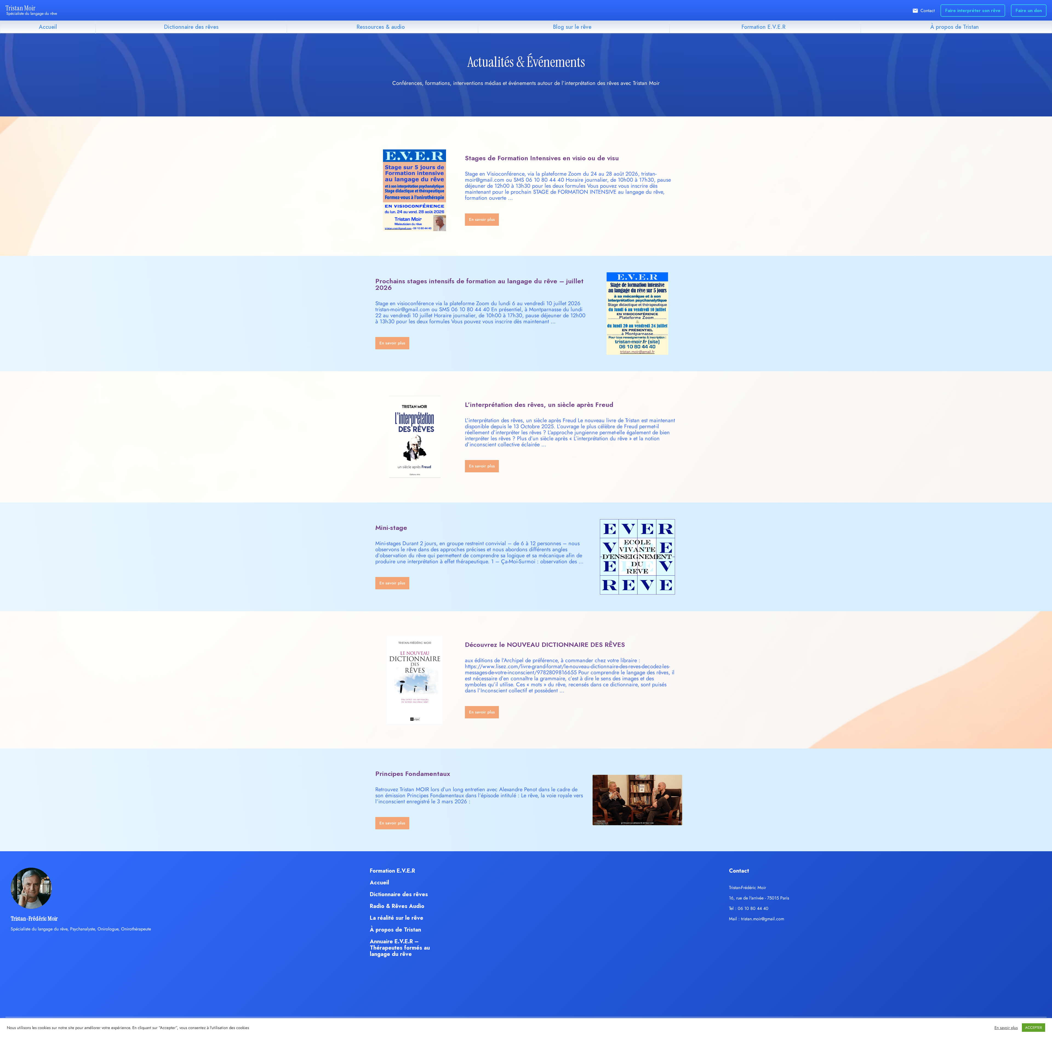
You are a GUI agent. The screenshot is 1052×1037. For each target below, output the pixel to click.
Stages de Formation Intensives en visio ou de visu (542, 158)
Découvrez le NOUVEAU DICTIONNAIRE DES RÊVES (545, 644)
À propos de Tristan (954, 27)
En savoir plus (1006, 1027)
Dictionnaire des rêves (191, 27)
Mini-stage (391, 527)
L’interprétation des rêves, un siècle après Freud (539, 404)
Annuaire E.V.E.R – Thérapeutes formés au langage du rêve (400, 948)
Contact (928, 10)
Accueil (48, 27)
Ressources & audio (380, 27)
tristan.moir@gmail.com (762, 919)
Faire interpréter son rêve (972, 10)
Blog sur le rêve (572, 27)
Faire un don (1029, 10)
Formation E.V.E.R (763, 27)
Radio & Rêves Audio (397, 906)
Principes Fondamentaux (412, 773)
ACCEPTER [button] (1033, 1027)
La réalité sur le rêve (396, 918)
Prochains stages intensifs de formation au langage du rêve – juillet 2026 (479, 284)
